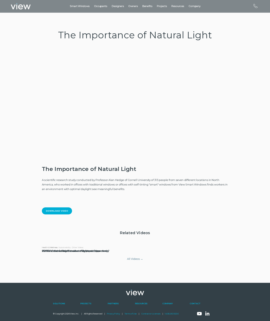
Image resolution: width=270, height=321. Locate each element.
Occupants (100, 6)
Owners (133, 6)
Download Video (57, 211)
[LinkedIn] (207, 313)
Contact (255, 6)
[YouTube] (199, 313)
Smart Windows (80, 6)
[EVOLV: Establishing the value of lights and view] (71, 242)
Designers (118, 6)
